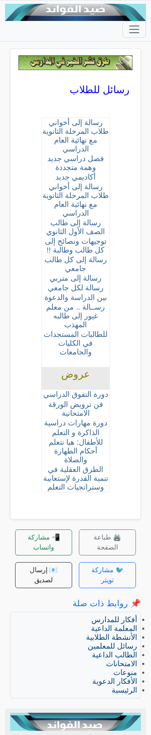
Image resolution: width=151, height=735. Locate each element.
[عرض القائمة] (134, 29)
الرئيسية (124, 690)
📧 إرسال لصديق (43, 575)
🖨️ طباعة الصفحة (107, 542)
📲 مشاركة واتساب (44, 542)
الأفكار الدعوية (114, 681)
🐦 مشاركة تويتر (107, 575)
